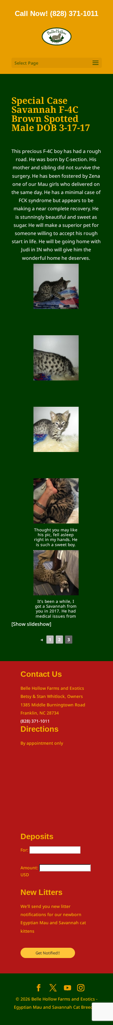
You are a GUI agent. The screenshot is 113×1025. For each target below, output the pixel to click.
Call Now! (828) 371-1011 (56, 13)
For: (25, 850)
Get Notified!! (48, 953)
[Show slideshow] (31, 624)
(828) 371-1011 (35, 721)
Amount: (29, 868)
